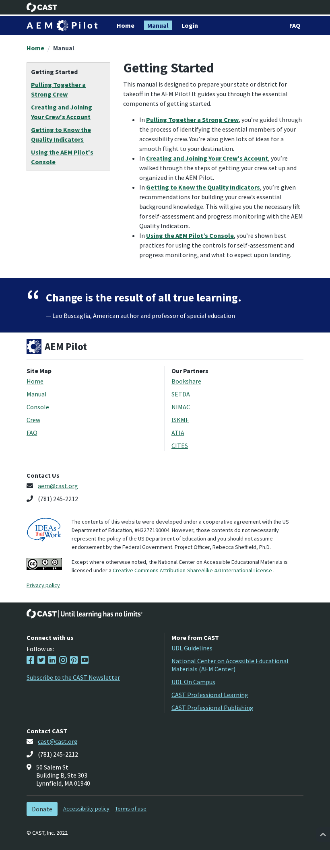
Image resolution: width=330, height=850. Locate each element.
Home (35, 48)
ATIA (177, 433)
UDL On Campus (193, 682)
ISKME (180, 420)
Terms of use (130, 808)
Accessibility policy (86, 808)
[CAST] (42, 7)
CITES (179, 446)
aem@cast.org (58, 486)
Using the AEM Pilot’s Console (190, 235)
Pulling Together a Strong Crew (192, 120)
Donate (42, 809)
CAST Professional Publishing (212, 708)
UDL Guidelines (191, 648)
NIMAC (180, 407)
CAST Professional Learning (209, 695)
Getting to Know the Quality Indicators (203, 187)
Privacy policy (43, 585)
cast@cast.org (58, 741)
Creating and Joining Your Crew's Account (207, 158)
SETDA (180, 394)
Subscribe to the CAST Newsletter (73, 677)
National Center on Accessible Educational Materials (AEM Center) (230, 665)
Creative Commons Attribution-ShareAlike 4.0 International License (193, 570)
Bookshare (186, 381)
